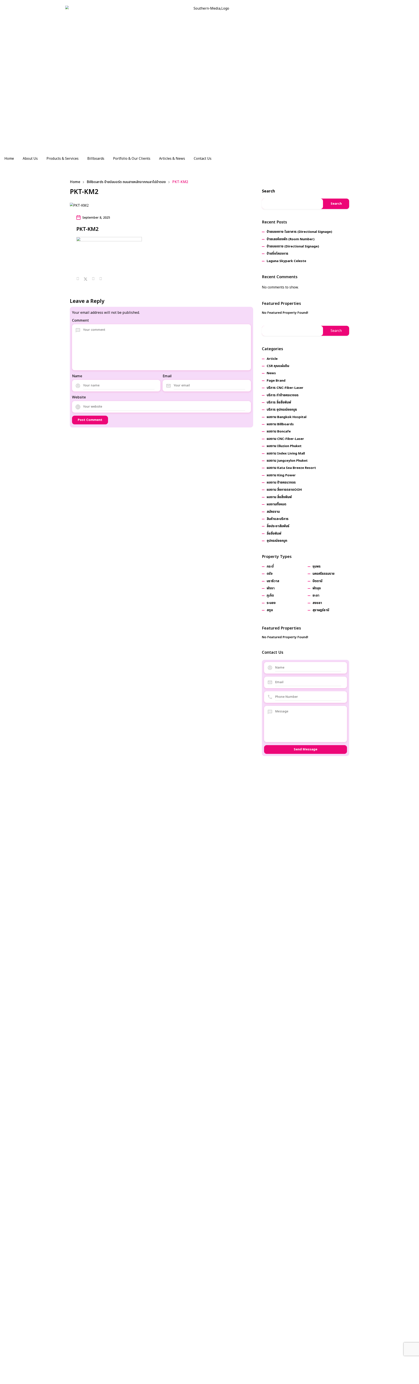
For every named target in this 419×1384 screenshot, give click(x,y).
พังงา (271, 588)
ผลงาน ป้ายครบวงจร (281, 482)
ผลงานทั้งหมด (276, 504)
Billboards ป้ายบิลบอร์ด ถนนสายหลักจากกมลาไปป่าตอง (126, 182)
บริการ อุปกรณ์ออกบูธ (282, 409)
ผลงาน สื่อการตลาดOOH (284, 489)
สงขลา (317, 602)
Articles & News (172, 158)
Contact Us (202, 158)
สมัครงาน (273, 511)
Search (268, 191)
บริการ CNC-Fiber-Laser (285, 387)
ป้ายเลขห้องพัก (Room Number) (290, 239)
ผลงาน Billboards (280, 424)
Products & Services (62, 158)
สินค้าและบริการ (277, 518)
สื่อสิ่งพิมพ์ (274, 533)
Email (167, 376)
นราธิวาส (273, 581)
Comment (80, 320)
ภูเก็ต (270, 595)
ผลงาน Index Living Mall (286, 453)
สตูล (270, 610)
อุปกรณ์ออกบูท (277, 540)
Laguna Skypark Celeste (286, 261)
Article (272, 358)
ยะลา (316, 595)
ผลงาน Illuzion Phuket (284, 446)
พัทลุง (317, 588)
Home (9, 158)
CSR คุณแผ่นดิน (278, 366)
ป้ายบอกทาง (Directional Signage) (293, 246)
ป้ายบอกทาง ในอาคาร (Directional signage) (299, 231)
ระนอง (271, 602)
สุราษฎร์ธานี (321, 610)
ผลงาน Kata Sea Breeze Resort (291, 467)
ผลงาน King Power (281, 475)
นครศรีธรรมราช (324, 573)
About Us (30, 158)
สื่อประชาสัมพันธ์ (278, 526)
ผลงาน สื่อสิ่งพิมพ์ (279, 497)
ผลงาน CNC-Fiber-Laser (285, 438)
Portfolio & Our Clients (131, 158)
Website (79, 397)
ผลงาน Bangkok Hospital (286, 417)
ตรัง (270, 573)
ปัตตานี (317, 581)
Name (77, 376)
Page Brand (276, 380)
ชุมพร (317, 566)
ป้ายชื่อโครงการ (277, 253)
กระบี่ (270, 566)
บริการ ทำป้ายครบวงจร (283, 395)
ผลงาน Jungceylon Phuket (287, 460)
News (271, 373)
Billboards (95, 158)
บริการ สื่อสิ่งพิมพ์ (279, 402)
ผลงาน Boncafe (279, 431)
